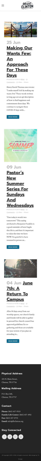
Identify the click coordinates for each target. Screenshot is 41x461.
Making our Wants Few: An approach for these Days (19, 61)
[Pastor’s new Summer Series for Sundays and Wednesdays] (20, 145)
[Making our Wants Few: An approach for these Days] (20, 29)
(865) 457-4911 (25, 414)
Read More (12, 117)
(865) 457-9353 (14, 411)
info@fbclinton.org (15, 421)
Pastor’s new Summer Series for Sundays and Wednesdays (20, 189)
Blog (22, 79)
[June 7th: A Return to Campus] (20, 268)
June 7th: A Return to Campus (20, 291)
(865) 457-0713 (12, 418)
